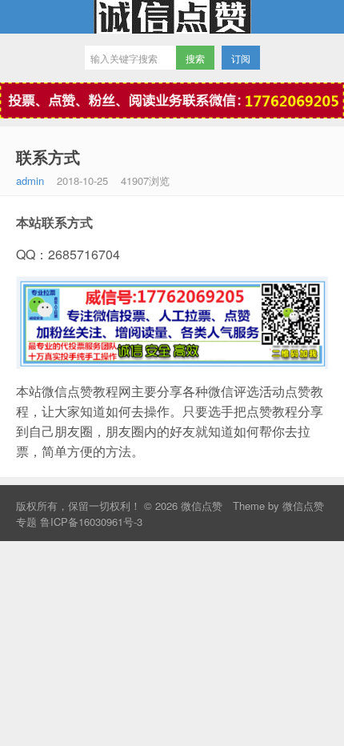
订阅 (240, 58)
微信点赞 (172, 17)
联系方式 (48, 156)
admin (30, 180)
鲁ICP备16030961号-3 (91, 521)
